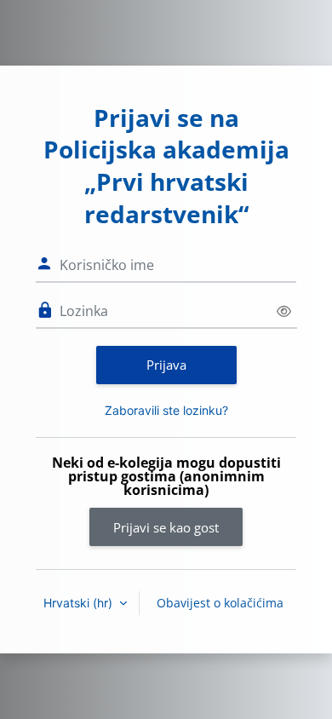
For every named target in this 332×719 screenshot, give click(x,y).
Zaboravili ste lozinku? (166, 410)
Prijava (166, 364)
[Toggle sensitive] (284, 311)
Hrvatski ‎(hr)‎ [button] (79, 602)
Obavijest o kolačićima (220, 603)
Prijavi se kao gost (166, 527)
